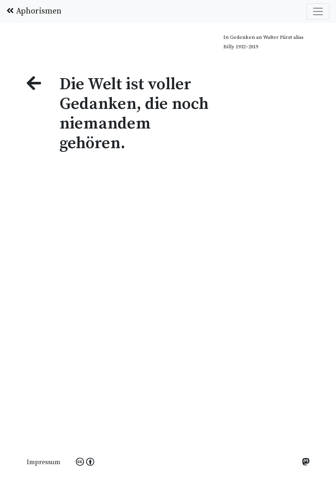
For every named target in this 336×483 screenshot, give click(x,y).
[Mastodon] (305, 462)
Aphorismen (37, 11)
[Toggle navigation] (317, 11)
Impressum (43, 462)
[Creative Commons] (85, 462)
